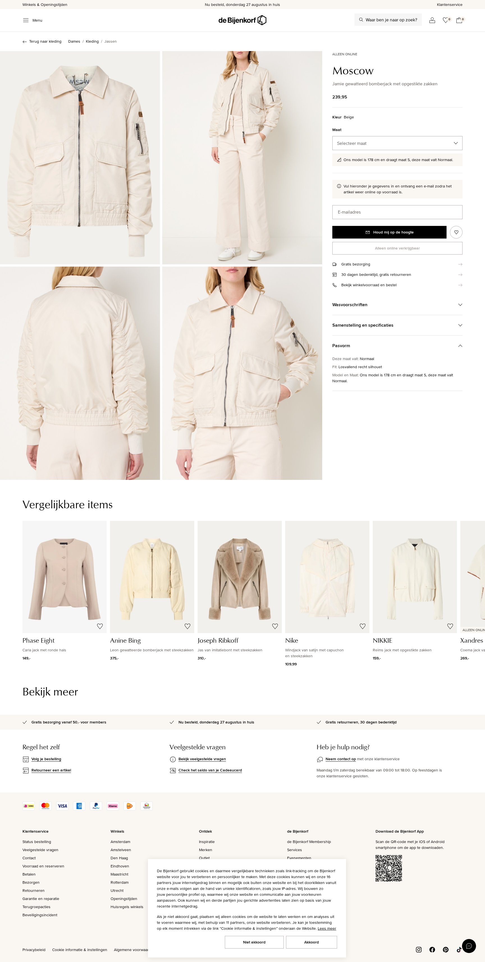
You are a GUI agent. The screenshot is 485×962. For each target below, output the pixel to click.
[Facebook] (432, 949)
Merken (205, 850)
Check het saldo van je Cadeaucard (210, 770)
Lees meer (327, 928)
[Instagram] (418, 949)
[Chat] (469, 946)
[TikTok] (459, 949)
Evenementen (299, 858)
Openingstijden (124, 898)
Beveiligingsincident (39, 915)
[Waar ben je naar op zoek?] (361, 19)
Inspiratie (207, 841)
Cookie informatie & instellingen (79, 949)
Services (294, 850)
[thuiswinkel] (146, 809)
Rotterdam (120, 882)
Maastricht (119, 874)
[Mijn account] (432, 20)
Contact (29, 858)
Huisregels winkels (127, 906)
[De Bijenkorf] (242, 20)
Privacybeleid (33, 949)
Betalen (29, 874)
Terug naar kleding (45, 41)
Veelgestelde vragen (40, 850)
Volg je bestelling (46, 759)
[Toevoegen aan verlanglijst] (456, 232)
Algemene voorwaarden (134, 949)
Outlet (204, 858)
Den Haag (119, 858)
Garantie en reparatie (40, 898)
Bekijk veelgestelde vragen (202, 759)
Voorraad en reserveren (43, 866)
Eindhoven (120, 866)
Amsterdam (120, 841)
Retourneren (33, 890)
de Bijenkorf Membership (309, 841)
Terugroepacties (36, 906)
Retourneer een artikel (51, 770)
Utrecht (117, 890)
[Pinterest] (445, 949)
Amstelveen (121, 850)
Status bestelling (36, 841)
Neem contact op (341, 759)
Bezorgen (31, 882)
